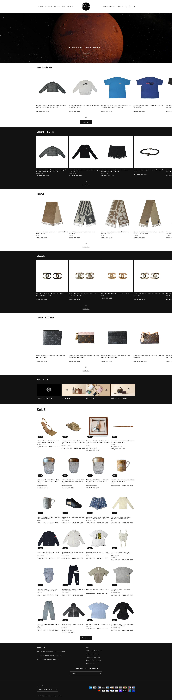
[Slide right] (90, 117)
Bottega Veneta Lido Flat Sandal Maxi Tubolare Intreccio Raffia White (73, 442)
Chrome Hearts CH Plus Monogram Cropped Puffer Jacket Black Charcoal (51, 106)
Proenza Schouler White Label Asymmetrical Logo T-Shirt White (98, 553)
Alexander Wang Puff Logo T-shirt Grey (121, 590)
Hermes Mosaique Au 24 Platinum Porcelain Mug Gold (122, 480)
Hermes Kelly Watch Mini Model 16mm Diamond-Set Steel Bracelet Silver (98, 442)
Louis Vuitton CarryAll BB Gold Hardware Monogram (149, 356)
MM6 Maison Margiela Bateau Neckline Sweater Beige (121, 517)
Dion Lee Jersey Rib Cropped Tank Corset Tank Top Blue (47, 590)
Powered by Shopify (55, 696)
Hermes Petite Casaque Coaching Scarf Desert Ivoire (115, 232)
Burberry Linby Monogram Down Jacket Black (72, 625)
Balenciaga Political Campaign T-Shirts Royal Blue (148, 106)
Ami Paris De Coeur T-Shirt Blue (98, 624)
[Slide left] (82, 117)
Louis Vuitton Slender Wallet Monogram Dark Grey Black (50, 356)
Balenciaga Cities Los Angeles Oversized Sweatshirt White (84, 106)
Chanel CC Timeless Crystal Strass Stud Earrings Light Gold (83, 294)
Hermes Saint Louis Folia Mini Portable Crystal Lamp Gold (97, 480)
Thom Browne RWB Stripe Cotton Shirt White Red (73, 553)
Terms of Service (93, 657)
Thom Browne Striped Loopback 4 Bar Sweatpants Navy (73, 590)
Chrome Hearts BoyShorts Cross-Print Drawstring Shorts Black (114, 170)
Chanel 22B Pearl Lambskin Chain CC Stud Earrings (149, 294)
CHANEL (89, 398)
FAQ (87, 648)
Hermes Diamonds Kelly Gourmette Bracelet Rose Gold (123, 441)
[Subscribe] (100, 674)
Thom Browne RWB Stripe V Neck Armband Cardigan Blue (48, 553)
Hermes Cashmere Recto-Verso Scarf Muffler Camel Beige (52, 232)
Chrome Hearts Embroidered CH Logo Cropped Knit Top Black (85, 170)
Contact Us (90, 663)
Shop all (86, 53)
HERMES (65, 398)
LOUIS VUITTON (118, 398)
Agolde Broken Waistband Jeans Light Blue (48, 625)
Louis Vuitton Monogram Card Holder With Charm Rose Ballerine (84, 356)
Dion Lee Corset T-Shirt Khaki (97, 589)
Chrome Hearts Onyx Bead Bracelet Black (148, 170)
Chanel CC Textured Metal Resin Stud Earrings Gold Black (49, 294)
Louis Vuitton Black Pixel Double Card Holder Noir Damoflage (115, 356)
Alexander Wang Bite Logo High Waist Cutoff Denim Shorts (97, 517)
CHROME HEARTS (43, 398)
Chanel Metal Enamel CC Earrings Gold (115, 294)
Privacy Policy (92, 654)
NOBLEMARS (45, 696)
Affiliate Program (93, 660)
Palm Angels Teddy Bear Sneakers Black (73, 517)
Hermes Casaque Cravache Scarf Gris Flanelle (82, 232)
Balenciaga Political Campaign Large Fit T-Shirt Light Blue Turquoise (116, 106)
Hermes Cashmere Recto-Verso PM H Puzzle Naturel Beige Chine (149, 232)
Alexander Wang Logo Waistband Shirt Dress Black (122, 625)
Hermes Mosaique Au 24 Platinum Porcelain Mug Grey (48, 517)
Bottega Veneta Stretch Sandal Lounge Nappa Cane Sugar (48, 441)
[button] (41, 6)
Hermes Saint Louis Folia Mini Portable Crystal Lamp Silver (48, 480)
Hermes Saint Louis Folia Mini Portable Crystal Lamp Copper (73, 480)
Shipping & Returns (94, 651)
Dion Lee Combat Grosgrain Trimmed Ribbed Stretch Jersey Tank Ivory (122, 554)
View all (86, 122)
